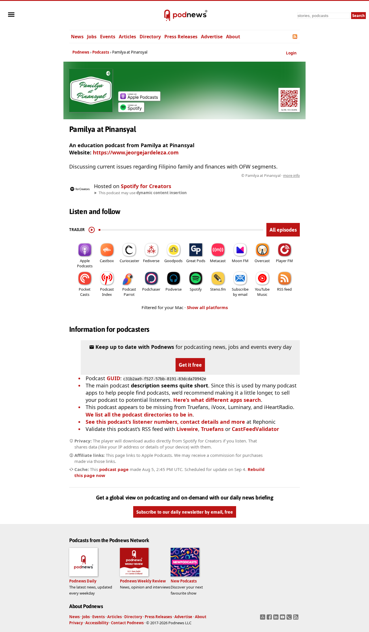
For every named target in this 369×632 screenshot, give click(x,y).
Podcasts (100, 52)
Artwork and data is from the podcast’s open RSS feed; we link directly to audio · (208, 175)
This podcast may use (143, 192)
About (233, 36)
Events (107, 36)
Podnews (80, 52)
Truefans (212, 428)
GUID (113, 378)
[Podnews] (167, 15)
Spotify (196, 289)
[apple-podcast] (139, 98)
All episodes (283, 230)
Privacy (76, 622)
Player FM (284, 260)
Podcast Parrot (129, 292)
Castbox (107, 260)
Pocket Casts (85, 292)
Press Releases (180, 36)
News (77, 36)
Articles (127, 36)
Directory (150, 36)
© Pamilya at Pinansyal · (270, 175)
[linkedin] (276, 618)
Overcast (262, 260)
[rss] (296, 618)
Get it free (190, 365)
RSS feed (284, 289)
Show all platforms (207, 307)
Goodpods (173, 260)
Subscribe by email (240, 292)
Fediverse (151, 260)
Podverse (173, 289)
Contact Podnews (127, 622)
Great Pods (195, 260)
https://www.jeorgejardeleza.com (136, 152)
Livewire (187, 428)
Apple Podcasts (85, 263)
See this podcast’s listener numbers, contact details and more (165, 421)
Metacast (218, 260)
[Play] (91, 230)
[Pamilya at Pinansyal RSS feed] (295, 36)
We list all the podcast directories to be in (139, 414)
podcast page (114, 469)
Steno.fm (218, 289)
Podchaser (151, 289)
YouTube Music (262, 292)
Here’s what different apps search (217, 399)
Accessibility (96, 622)
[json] (290, 618)
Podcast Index (107, 292)
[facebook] (270, 618)
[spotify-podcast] (131, 110)
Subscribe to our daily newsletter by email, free (184, 511)
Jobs (92, 36)
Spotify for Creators (146, 186)
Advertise (212, 36)
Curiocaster (129, 260)
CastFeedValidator (255, 428)
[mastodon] (263, 618)
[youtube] (283, 618)
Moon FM (240, 260)
